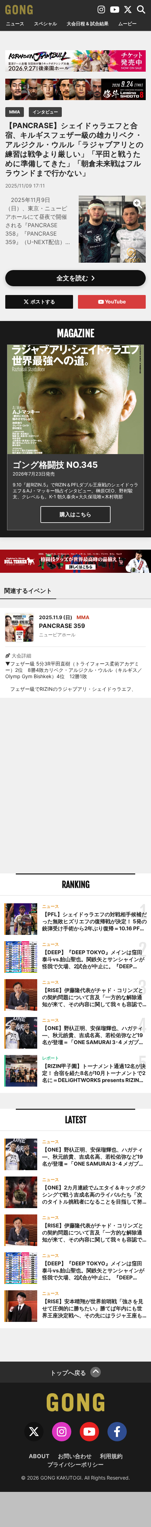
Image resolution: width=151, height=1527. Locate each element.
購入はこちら (75, 514)
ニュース (15, 23)
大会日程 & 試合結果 (88, 23)
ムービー (127, 23)
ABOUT (39, 1456)
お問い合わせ (75, 1456)
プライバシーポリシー (75, 1464)
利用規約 (111, 1456)
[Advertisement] (75, 785)
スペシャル (45, 23)
